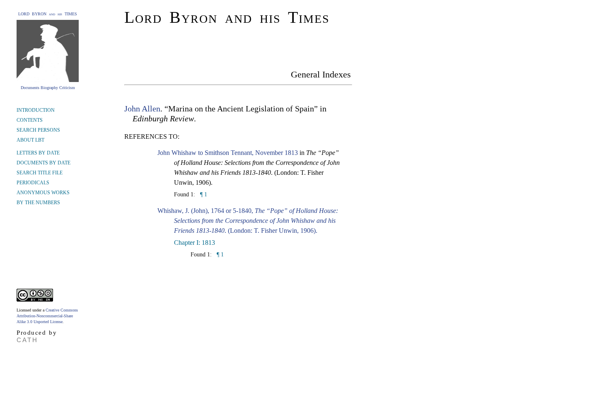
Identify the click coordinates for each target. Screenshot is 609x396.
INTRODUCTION (36, 110)
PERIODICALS (33, 183)
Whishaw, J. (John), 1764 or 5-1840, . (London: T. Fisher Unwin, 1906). (247, 220)
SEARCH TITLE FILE (40, 173)
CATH (27, 339)
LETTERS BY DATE (38, 153)
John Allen (142, 108)
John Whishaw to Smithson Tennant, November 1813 (227, 152)
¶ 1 (202, 194)
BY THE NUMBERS (38, 202)
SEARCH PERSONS (38, 130)
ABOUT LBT (30, 140)
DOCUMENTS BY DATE (43, 163)
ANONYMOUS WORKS (43, 193)
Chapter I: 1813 (194, 242)
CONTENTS (30, 120)
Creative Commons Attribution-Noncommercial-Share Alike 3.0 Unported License (47, 316)
